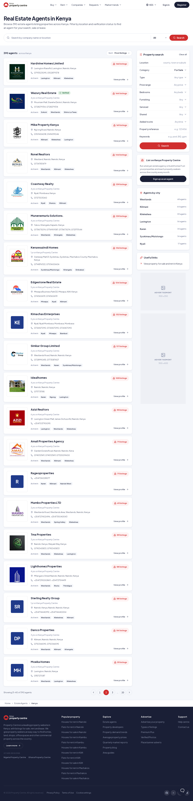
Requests (94, 4)
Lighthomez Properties (46, 566)
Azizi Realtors (40, 409)
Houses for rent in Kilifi (72, 752)
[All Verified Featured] (160, 38)
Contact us (183, 727)
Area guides (108, 752)
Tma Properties (41, 534)
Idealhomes (39, 377)
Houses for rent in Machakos (75, 768)
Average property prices (115, 737)
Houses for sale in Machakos (75, 778)
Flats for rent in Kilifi (71, 757)
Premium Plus (147, 732)
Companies (77, 4)
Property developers (113, 727)
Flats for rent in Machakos (74, 773)
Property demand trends (115, 732)
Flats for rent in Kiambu (73, 742)
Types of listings (149, 727)
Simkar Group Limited (45, 345)
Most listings (118, 53)
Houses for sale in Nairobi (74, 732)
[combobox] (170, 62)
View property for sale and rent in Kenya (163, 263)
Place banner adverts (151, 742)
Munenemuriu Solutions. (47, 215)
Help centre (183, 721)
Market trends (112, 4)
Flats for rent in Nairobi (73, 727)
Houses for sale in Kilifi (72, 762)
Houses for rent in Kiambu (74, 737)
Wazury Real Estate (43, 93)
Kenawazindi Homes (44, 247)
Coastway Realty (42, 184)
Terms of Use (68, 792)
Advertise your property (153, 721)
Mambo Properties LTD (46, 502)
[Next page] (129, 692)
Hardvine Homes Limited (47, 63)
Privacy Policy (53, 792)
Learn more (11, 745)
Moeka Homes (40, 661)
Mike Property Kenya (45, 124)
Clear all (183, 54)
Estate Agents (21, 703)
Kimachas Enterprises (45, 314)
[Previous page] (93, 692)
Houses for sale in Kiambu (74, 747)
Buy (52, 4)
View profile (119, 79)
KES (151, 4)
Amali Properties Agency (47, 441)
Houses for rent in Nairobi (74, 721)
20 (123, 692)
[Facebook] (166, 793)
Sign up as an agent (163, 179)
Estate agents (110, 721)
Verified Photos (148, 737)
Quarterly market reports (115, 742)
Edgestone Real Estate (46, 282)
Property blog (110, 747)
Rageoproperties (42, 473)
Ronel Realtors (40, 154)
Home (7, 703)
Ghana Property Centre (39, 757)
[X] (173, 793)
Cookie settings (83, 792)
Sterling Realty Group (45, 598)
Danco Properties (42, 630)
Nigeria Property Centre (15, 757)
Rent (62, 4)
